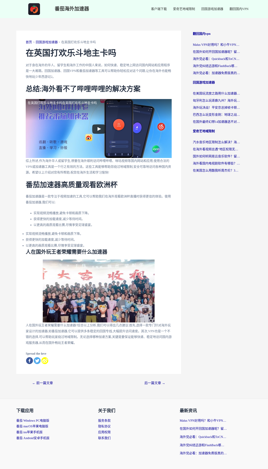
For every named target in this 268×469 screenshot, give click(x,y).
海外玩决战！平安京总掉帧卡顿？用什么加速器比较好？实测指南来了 (216, 107)
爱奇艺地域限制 (184, 9)
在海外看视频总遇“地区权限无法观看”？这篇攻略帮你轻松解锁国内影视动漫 (216, 149)
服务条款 (104, 420)
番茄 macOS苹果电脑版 (32, 426)
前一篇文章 (42, 383)
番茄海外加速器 (72, 8)
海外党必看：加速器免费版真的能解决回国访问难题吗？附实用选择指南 (216, 73)
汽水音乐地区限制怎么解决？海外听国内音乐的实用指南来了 (216, 142)
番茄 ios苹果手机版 (29, 432)
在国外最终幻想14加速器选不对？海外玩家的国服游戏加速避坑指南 (216, 121)
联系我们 (104, 438)
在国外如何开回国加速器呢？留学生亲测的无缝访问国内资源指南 (216, 51)
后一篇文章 (154, 383)
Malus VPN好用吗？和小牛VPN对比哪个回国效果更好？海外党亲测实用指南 (216, 44)
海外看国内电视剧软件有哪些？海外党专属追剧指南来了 (216, 163)
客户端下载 (159, 9)
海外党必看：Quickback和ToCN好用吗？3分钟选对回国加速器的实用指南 (216, 59)
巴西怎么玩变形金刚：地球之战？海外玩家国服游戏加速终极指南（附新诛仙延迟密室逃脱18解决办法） (216, 114)
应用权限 (104, 432)
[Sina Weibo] (44, 360)
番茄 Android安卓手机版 (32, 438)
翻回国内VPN (239, 9)
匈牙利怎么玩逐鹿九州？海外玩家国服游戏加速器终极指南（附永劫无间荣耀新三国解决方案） (216, 100)
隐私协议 (104, 426)
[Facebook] (29, 360)
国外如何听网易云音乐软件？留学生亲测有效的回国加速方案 (216, 156)
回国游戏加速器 (212, 9)
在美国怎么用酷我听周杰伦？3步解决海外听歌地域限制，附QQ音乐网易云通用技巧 (216, 170)
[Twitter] (37, 360)
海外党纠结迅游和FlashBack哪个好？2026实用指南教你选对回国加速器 (216, 66)
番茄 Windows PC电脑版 (32, 420)
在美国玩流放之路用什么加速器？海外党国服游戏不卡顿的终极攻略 (216, 93)
